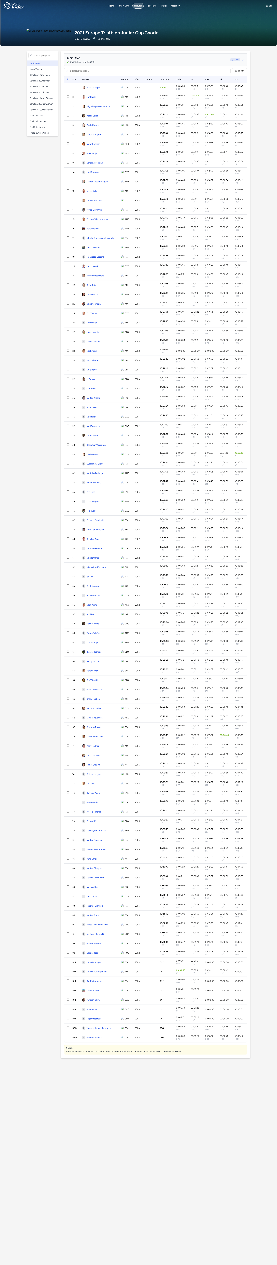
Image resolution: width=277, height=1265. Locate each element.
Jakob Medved (93, 247)
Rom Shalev (92, 407)
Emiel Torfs (92, 369)
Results (138, 5)
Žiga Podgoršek (94, 651)
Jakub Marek (92, 266)
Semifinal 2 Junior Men (40, 80)
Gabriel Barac (93, 623)
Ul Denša (91, 379)
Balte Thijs (91, 285)
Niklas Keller (92, 191)
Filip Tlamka (92, 313)
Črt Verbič (91, 821)
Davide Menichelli (95, 736)
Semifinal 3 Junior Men (40, 86)
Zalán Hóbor (92, 294)
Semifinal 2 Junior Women (41, 103)
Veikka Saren (92, 115)
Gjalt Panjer (92, 153)
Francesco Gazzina (95, 256)
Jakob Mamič (93, 332)
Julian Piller (92, 322)
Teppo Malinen (93, 755)
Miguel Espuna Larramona (98, 106)
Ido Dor (90, 576)
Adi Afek (90, 614)
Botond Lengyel (94, 774)
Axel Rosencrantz (95, 426)
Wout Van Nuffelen (95, 529)
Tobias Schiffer (93, 633)
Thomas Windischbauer (97, 219)
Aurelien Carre (93, 999)
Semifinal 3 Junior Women (41, 109)
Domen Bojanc (93, 642)
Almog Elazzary (94, 661)
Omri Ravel (91, 388)
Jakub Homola (93, 896)
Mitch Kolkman (93, 144)
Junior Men (35, 63)
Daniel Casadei (93, 341)
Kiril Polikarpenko (94, 981)
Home (111, 5)
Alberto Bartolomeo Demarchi (100, 238)
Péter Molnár (93, 228)
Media (174, 5)
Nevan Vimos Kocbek (96, 849)
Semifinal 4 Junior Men (40, 92)
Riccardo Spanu (94, 482)
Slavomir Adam (93, 793)
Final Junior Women (38, 121)
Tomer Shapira (93, 764)
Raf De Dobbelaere (95, 275)
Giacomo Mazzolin (95, 689)
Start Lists (124, 5)
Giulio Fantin (92, 802)
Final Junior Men (37, 115)
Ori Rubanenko (93, 586)
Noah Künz (92, 350)
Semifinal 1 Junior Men (40, 75)
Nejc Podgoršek (94, 1018)
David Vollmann (94, 303)
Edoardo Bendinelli (95, 520)
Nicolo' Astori (93, 990)
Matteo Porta (93, 915)
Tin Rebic (91, 783)
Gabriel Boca (92, 952)
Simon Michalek (94, 708)
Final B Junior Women (39, 132)
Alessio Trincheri (94, 811)
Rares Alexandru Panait (97, 924)
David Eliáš (91, 416)
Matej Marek (92, 435)
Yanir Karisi (92, 858)
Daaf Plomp (92, 604)
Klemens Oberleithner (96, 971)
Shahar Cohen (93, 698)
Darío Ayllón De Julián (96, 830)
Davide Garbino (94, 557)
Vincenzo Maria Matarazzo (99, 1028)
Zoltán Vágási (93, 501)
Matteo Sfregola (94, 868)
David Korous (93, 454)
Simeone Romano (95, 162)
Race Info (151, 5)
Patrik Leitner (93, 746)
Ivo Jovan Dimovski (95, 934)
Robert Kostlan (93, 595)
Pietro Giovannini (94, 209)
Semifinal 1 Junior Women (41, 98)
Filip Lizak (91, 492)
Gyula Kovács (93, 125)
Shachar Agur (93, 539)
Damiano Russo (94, 727)
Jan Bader (91, 97)
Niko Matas (92, 1009)
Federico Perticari (95, 548)
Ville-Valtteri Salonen (96, 567)
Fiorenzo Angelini (94, 134)
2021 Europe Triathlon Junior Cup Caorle (116, 33)
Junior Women (36, 69)
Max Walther (92, 887)
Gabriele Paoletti (94, 1037)
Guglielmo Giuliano (95, 463)
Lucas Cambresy (94, 200)
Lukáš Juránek (93, 172)
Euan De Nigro (93, 87)
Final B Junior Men (38, 127)
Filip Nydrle (92, 510)
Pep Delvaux (92, 360)
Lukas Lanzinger (94, 962)
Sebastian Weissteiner (97, 445)
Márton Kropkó (93, 397)
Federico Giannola (95, 905)
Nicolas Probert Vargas (97, 181)
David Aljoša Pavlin (95, 877)
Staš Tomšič (92, 680)
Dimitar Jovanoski (95, 717)
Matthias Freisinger (95, 473)
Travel (164, 5)
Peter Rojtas (92, 670)
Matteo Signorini (94, 840)
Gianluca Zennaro (95, 943)
